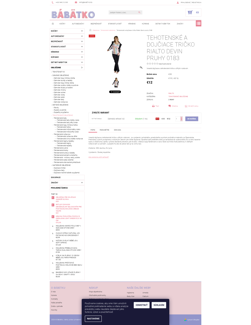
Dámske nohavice (61, 102)
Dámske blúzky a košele (63, 88)
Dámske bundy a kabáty (63, 80)
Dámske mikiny (60, 90)
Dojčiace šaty (59, 170)
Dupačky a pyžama (61, 112)
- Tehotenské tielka (63, 127)
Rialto (171, 93)
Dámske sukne (59, 92)
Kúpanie (145, 24)
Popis (93, 130)
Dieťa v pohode (57, 306)
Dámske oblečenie (61, 75)
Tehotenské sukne (61, 148)
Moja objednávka (95, 292)
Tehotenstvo (59, 72)
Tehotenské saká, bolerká (63, 160)
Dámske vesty (59, 95)
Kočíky (62, 24)
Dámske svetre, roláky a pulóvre (66, 85)
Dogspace (56, 177)
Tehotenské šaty (60, 118)
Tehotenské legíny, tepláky (64, 141)
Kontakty (54, 299)
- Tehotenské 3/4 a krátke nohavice (69, 139)
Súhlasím (159, 305)
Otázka (175, 106)
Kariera (54, 295)
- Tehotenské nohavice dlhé (66, 136)
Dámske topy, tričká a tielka (64, 78)
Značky (180, 24)
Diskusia (117, 130)
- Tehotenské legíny (63, 143)
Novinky (54, 310)
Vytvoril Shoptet (193, 320)
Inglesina (130, 293)
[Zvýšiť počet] (181, 117)
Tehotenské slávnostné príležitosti (67, 162)
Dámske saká (59, 97)
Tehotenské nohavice (62, 134)
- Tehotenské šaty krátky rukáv (67, 120)
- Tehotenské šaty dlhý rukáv (67, 122)
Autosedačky (78, 24)
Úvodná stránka (53, 23)
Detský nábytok (162, 24)
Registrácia (196, 2)
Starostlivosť (115, 24)
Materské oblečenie (62, 165)
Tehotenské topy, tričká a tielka (66, 125)
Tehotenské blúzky (61, 150)
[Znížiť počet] (181, 120)
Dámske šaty (59, 99)
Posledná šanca (59, 188)
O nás (53, 292)
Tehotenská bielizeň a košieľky (66, 155)
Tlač (157, 106)
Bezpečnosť (96, 24)
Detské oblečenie (60, 105)
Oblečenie (56, 67)
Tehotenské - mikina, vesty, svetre (67, 157)
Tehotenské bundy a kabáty (64, 153)
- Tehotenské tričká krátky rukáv (68, 129)
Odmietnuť (142, 305)
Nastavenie (93, 318)
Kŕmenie (131, 24)
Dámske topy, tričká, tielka (64, 83)
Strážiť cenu (193, 106)
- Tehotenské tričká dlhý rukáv (67, 132)
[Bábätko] (73, 13)
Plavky (56, 108)
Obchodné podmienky (97, 295)
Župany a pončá (60, 110)
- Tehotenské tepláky (64, 146)
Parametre (104, 130)
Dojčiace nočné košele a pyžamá (66, 173)
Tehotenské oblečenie (63, 115)
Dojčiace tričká (59, 168)
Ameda (145, 293)
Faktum (146, 296)
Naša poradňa (56, 303)
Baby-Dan (131, 296)
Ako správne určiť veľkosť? (99, 157)
